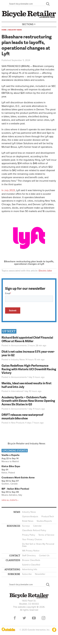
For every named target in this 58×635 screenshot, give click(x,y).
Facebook (15, 618)
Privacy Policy (28, 535)
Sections (29, 24)
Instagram (43, 618)
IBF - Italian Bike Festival (15, 488)
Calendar (37, 526)
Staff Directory (29, 555)
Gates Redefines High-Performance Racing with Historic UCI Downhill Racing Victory (29, 369)
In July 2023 (8, 190)
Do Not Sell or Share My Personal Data (38, 545)
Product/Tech (47, 516)
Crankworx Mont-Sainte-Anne (18, 477)
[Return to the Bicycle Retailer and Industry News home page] (29, 17)
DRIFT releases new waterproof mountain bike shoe (22, 416)
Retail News (27, 521)
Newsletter (40, 574)
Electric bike (45, 270)
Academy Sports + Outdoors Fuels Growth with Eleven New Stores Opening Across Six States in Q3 (28, 400)
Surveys (26, 526)
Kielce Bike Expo (11, 466)
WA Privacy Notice (30, 550)
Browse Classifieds (31, 560)
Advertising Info (29, 569)
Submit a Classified (31, 564)
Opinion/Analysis (30, 516)
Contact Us (44, 555)
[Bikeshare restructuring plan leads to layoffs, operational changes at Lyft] (29, 259)
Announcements (19, 345)
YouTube (34, 618)
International (17, 391)
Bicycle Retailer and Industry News (26, 443)
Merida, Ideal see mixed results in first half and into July (27, 385)
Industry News (15, 30)
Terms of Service (46, 535)
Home (4, 30)
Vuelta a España (10, 455)
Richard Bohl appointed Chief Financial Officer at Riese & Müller (27, 339)
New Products (18, 422)
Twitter (24, 618)
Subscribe (27, 574)
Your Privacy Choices (32, 539)
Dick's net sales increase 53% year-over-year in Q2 (28, 353)
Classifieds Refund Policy (34, 530)
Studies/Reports (44, 521)
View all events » (10, 500)
